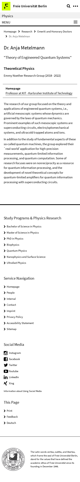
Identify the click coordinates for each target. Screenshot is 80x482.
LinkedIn (14, 377)
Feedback (12, 416)
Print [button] (9, 410)
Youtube (13, 371)
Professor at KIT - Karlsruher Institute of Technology (39, 93)
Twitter (13, 365)
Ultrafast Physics (16, 263)
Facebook (14, 359)
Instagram (15, 353)
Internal (11, 299)
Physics (7, 16)
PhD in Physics (15, 238)
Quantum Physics (17, 250)
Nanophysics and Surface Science (26, 257)
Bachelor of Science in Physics (24, 226)
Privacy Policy (15, 317)
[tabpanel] (40, 125)
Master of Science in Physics (23, 232)
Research (27, 31)
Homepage (10, 31)
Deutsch (11, 423)
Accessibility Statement (20, 323)
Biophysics (13, 244)
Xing (11, 383)
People (11, 292)
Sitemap (11, 329)
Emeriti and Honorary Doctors (54, 31)
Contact (11, 304)
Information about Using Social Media (23, 391)
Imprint (11, 311)
